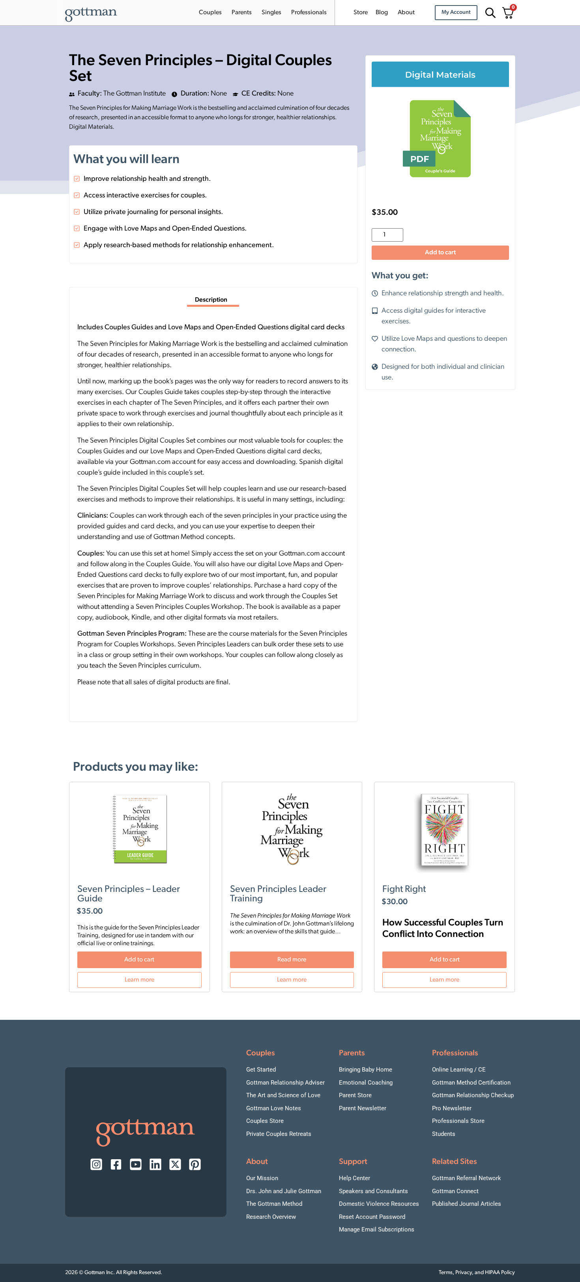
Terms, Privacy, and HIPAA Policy (477, 1273)
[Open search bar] (489, 13)
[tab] (213, 301)
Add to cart (440, 253)
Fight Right (404, 889)
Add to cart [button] (139, 960)
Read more (291, 960)
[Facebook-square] (116, 1164)
